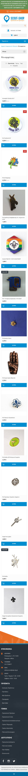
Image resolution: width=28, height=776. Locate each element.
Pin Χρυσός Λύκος (6, 338)
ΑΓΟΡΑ (14, 105)
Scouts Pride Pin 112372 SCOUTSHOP (11, 259)
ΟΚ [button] (14, 774)
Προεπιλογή (11, 63)
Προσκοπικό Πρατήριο (8, 713)
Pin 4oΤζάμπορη (6, 178)
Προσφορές (5, 699)
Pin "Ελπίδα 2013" (6, 138)
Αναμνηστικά (8, 46)
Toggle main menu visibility (25, 41)
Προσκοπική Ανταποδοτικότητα (11, 720)
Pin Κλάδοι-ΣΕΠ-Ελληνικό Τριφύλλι (11, 457)
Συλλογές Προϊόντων (8, 688)
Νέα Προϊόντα (6, 695)
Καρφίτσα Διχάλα (6, 536)
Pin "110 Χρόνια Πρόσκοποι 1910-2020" (12, 298)
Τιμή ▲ (17, 63)
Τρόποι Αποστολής (7, 728)
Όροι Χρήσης (5, 749)
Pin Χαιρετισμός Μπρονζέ (8, 378)
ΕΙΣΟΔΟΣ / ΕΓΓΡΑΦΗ (16, 30)
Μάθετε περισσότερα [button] (21, 769)
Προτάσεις (5, 691)
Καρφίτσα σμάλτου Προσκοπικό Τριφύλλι (12, 616)
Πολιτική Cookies (7, 746)
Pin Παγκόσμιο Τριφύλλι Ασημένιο (10, 497)
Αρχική (3, 46)
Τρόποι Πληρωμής (7, 724)
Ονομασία (15, 65)
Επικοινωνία (5, 753)
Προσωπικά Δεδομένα (8, 742)
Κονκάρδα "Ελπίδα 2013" (8, 98)
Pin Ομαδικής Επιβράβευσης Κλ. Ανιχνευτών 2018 (13, 218)
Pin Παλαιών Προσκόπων (8, 417)
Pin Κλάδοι (5, 576)
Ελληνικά (15, 46)
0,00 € (16, 35)
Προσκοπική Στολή (7, 717)
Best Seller (5, 703)
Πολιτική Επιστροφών (8, 732)
